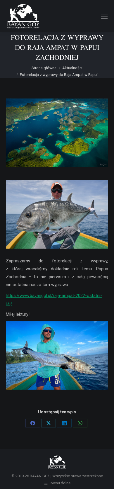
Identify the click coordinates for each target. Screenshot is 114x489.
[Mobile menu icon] (104, 16)
